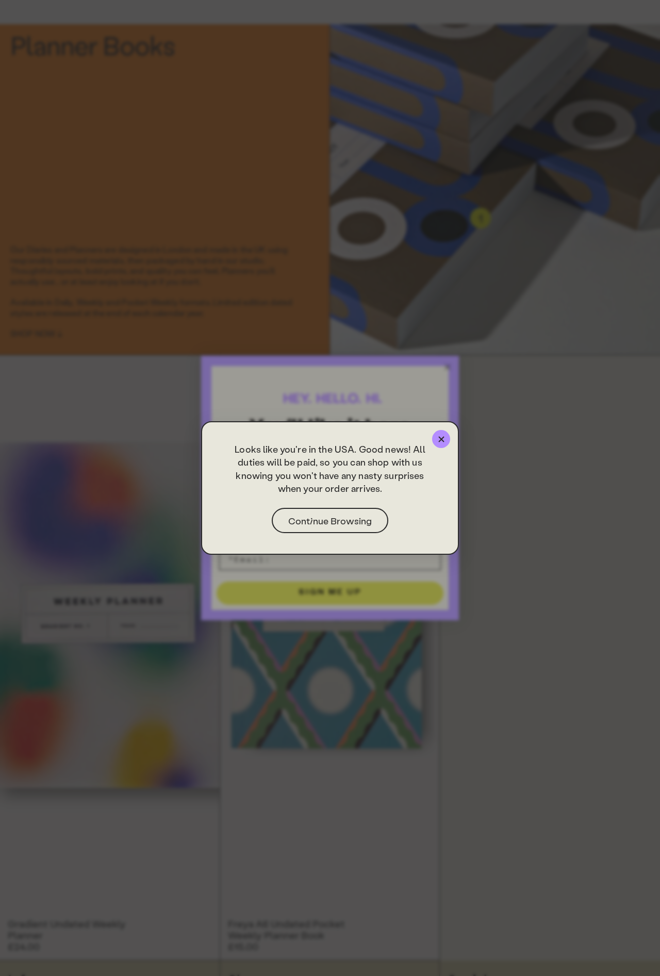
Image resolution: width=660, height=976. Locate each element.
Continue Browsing (330, 520)
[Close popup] (441, 439)
